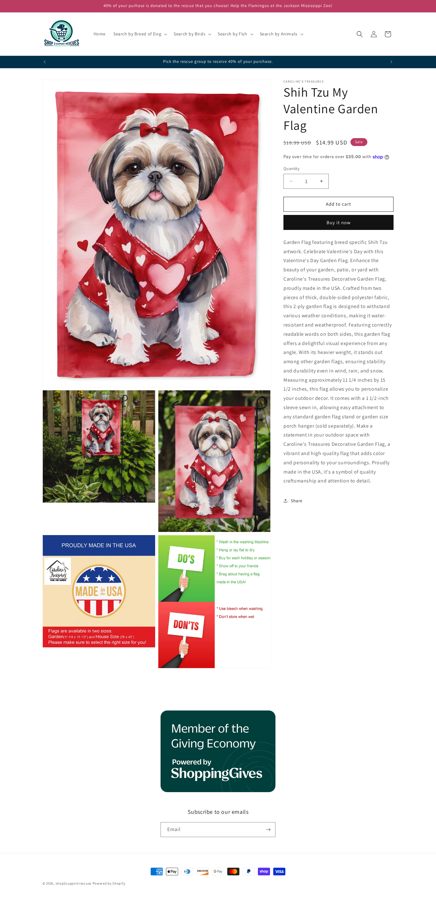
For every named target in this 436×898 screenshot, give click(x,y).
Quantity (291, 168)
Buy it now (339, 222)
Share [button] (297, 501)
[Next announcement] (391, 62)
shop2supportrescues (74, 883)
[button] (139, 33)
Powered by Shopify (109, 883)
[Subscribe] (268, 829)
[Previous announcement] (45, 62)
